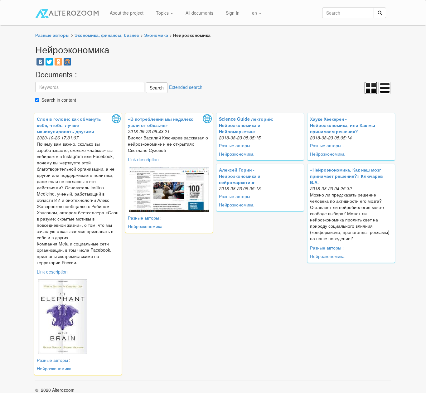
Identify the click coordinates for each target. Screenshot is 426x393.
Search (157, 88)
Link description (52, 272)
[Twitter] (49, 62)
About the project (126, 13)
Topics (163, 13)
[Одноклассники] (58, 62)
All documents (199, 13)
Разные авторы (52, 360)
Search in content (58, 100)
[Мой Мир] (67, 62)
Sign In (233, 13)
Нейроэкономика (54, 368)
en (255, 13)
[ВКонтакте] (40, 62)
